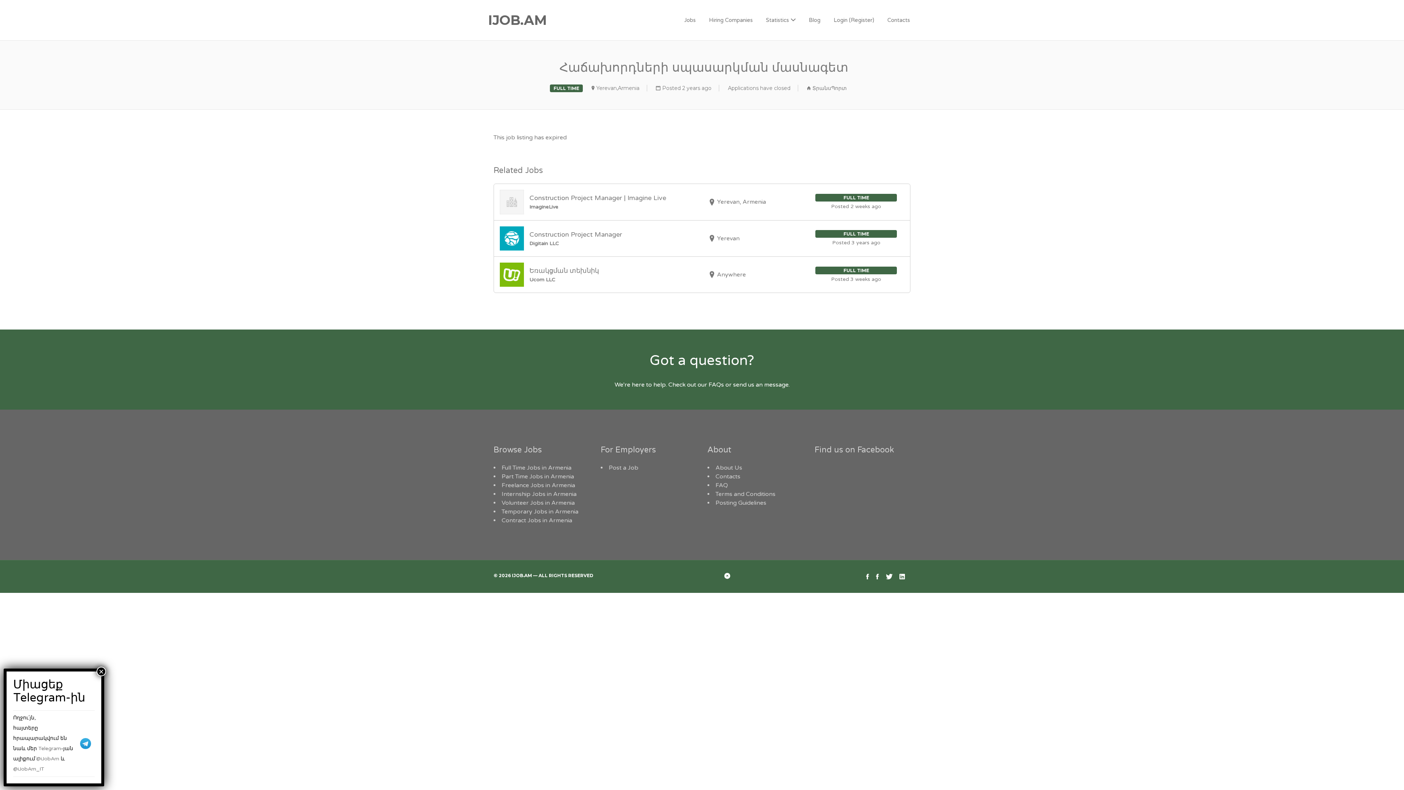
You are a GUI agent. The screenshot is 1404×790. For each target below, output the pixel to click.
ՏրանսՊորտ (829, 88)
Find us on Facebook (854, 450)
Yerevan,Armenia (617, 88)
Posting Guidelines (741, 503)
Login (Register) (854, 20)
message (776, 384)
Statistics (777, 20)
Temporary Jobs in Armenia (540, 511)
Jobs (690, 20)
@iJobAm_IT (28, 769)
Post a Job (623, 467)
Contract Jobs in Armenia (537, 520)
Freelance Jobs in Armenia (538, 485)
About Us (729, 467)
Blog (814, 20)
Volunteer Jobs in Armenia (538, 503)
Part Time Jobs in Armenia (538, 476)
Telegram (49, 748)
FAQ (722, 485)
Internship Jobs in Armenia (539, 494)
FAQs (716, 384)
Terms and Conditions (745, 494)
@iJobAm (47, 759)
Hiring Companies (731, 20)
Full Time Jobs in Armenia (536, 467)
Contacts (898, 20)
